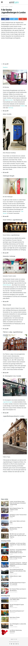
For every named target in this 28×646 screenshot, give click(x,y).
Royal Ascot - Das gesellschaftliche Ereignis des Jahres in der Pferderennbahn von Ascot (18, 551)
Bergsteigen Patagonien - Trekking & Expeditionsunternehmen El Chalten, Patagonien (18, 564)
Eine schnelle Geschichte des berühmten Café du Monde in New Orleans (18, 571)
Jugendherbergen (7, 402)
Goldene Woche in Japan (15, 576)
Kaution (5, 67)
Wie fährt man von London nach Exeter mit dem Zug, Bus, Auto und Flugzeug (18, 535)
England (6, 6)
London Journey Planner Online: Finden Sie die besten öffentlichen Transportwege (18, 503)
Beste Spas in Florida (14, 617)
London (11, 6)
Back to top (14, 639)
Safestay (10, 107)
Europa (2, 6)
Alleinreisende (9, 100)
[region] (14, 51)
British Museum (7, 285)
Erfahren (23, 105)
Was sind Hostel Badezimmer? (17, 611)
